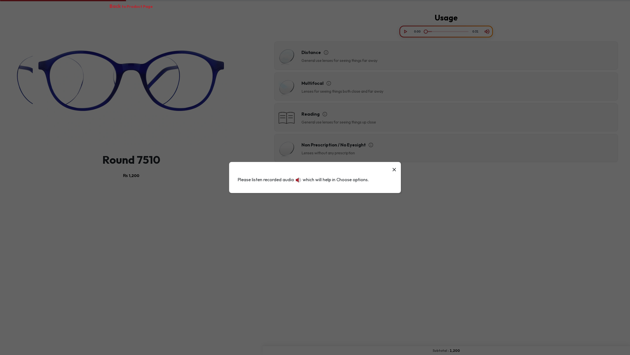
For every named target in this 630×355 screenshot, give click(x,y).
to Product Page (131, 6)
